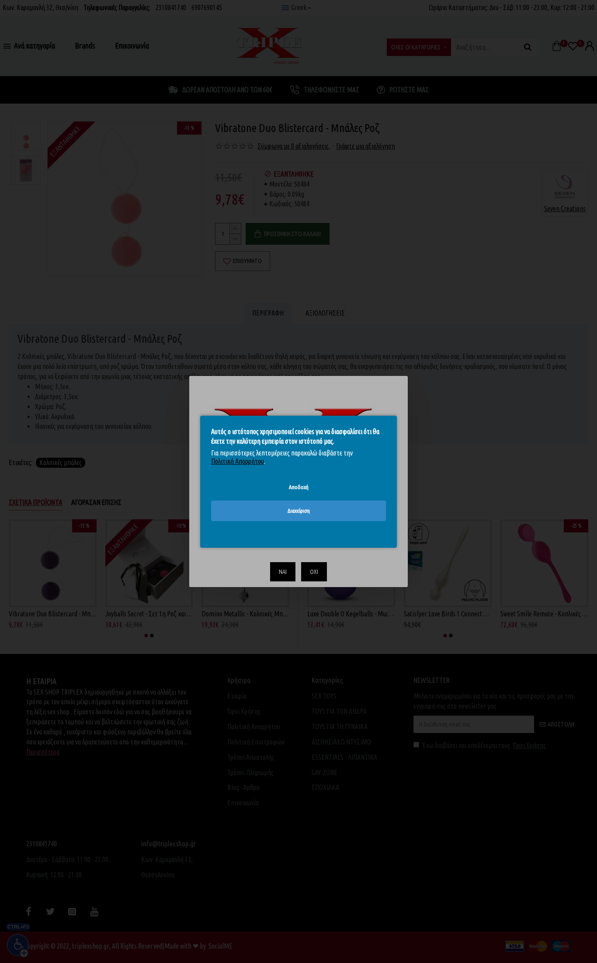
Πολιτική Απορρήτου (237, 461)
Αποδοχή (299, 486)
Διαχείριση (299, 511)
